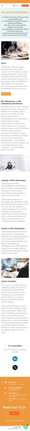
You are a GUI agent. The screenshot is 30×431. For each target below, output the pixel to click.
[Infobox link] (15, 359)
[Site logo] (14, 5)
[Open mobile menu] (2, 5)
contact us (25, 5)
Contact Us (6, 93)
